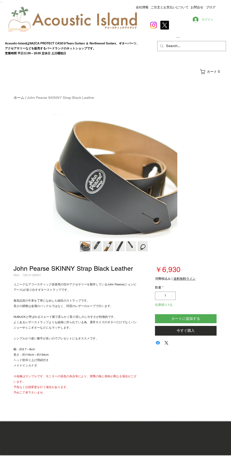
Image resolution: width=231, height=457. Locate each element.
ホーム (19, 97)
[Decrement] (158, 296)
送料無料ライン (184, 278)
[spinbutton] (165, 296)
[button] (213, 71)
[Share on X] (166, 343)
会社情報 (142, 7)
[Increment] (172, 296)
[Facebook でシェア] (158, 343)
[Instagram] (153, 25)
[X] (164, 25)
